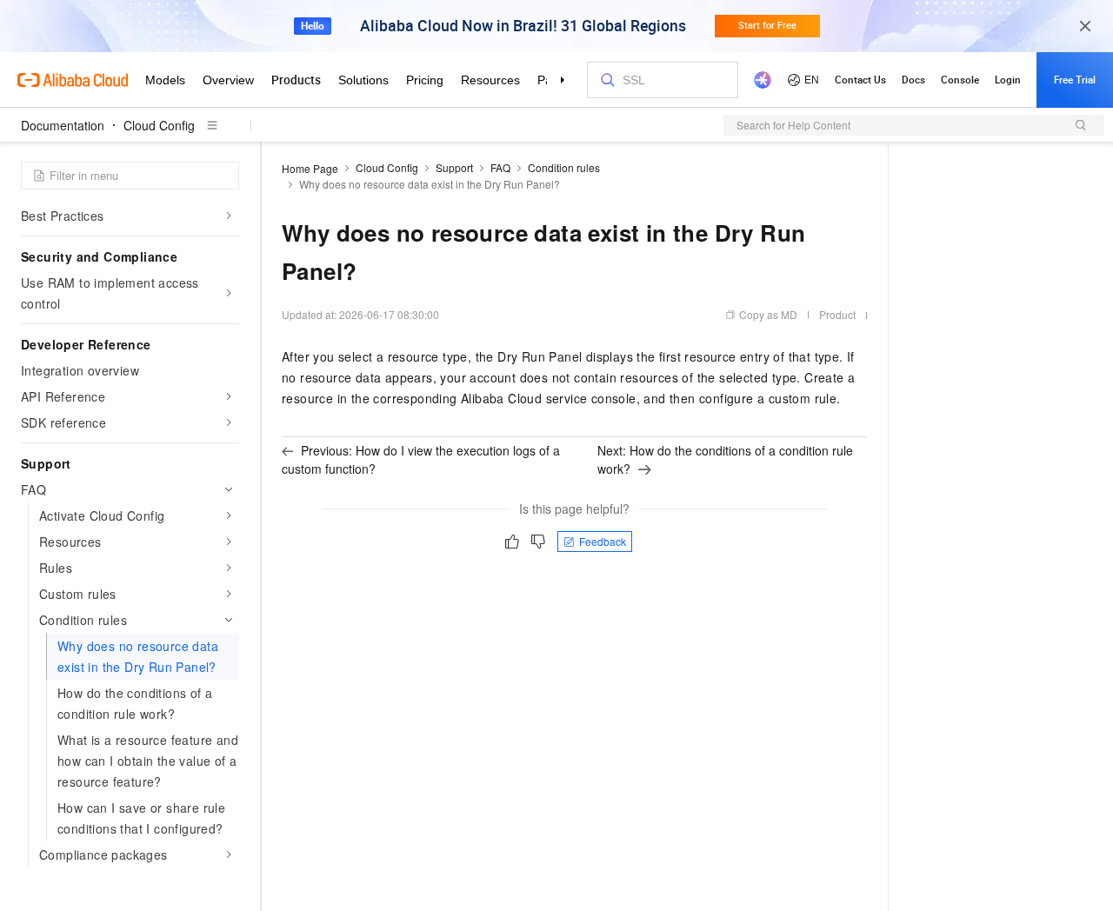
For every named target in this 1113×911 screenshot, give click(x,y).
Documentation (62, 125)
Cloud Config (159, 125)
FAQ (500, 167)
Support (454, 167)
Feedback (602, 541)
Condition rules (564, 167)
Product (837, 314)
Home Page (310, 168)
